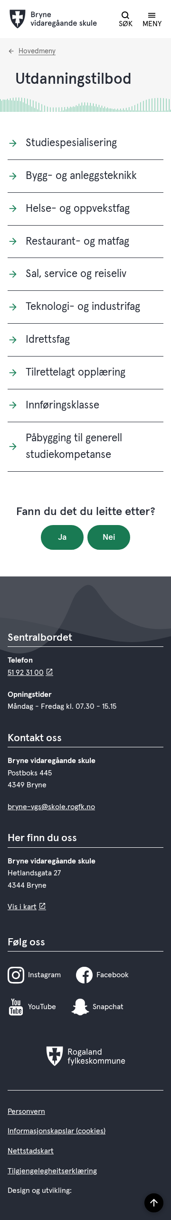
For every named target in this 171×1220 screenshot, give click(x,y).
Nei (109, 537)
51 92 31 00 (26, 672)
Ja (62, 537)
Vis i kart (22, 907)
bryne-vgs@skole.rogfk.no (51, 807)
